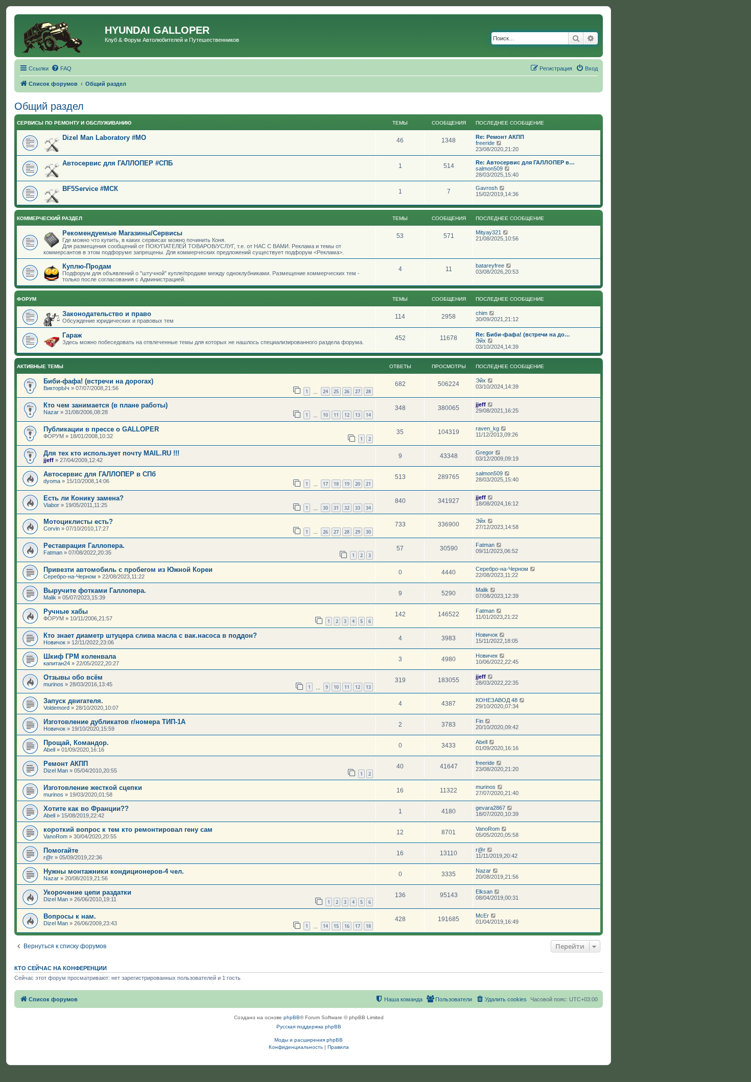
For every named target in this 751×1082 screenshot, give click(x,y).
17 (325, 483)
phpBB (292, 1017)
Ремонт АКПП (65, 763)
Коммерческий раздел (49, 218)
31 (336, 507)
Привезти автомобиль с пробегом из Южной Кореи (128, 569)
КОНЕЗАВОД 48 (497, 700)
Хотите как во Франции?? (86, 808)
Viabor (51, 505)
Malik (49, 597)
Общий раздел (49, 106)
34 (368, 507)
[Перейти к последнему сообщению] (490, 380)
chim (481, 313)
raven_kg (487, 428)
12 (346, 415)
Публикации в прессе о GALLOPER (101, 429)
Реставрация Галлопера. (84, 545)
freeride (485, 143)
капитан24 (56, 663)
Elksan (484, 891)
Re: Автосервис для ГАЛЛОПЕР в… (525, 162)
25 (336, 391)
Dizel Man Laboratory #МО (104, 137)
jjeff (481, 404)
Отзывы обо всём (73, 677)
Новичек (487, 656)
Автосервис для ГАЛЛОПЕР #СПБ (117, 163)
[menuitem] (61, 68)
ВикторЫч (56, 388)
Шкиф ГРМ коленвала (79, 656)
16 (346, 926)
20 (357, 483)
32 (346, 507)
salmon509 (489, 168)
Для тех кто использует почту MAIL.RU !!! (111, 453)
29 (357, 531)
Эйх (481, 341)
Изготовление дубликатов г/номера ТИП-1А (114, 722)
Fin (479, 721)
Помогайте (60, 850)
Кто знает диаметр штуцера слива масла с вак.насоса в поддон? (150, 635)
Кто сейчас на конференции (60, 968)
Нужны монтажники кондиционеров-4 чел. (113, 871)
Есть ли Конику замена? (83, 498)
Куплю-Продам (86, 266)
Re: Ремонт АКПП (500, 137)
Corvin (51, 528)
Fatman (52, 552)
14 (368, 415)
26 (346, 391)
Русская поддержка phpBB (308, 1026)
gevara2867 (490, 808)
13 (357, 415)
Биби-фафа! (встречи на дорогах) (98, 381)
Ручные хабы (65, 611)
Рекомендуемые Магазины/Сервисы (122, 233)
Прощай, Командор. (76, 743)
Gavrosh (487, 188)
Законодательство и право (106, 314)
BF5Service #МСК (90, 189)
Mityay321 (488, 232)
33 (357, 507)
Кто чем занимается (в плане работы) (105, 405)
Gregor (485, 452)
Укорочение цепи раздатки (87, 892)
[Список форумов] (61, 36)
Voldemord (56, 708)
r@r (48, 857)
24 (325, 391)
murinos (53, 684)
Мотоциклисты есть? (78, 521)
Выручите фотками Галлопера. (94, 590)
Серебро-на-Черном (69, 576)
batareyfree (490, 265)
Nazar (51, 412)
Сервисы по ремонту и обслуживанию (74, 123)
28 (368, 391)
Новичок (54, 642)
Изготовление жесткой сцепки (92, 787)
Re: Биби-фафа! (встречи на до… (523, 334)
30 (325, 507)
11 (336, 415)
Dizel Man (55, 770)
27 (357, 391)
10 (325, 415)
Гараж (72, 335)
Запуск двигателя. (73, 701)
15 (336, 926)
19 (346, 483)
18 (336, 483)
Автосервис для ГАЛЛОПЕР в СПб (99, 474)
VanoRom (55, 836)
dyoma (51, 481)
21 (368, 483)
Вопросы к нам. (69, 916)
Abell (49, 750)
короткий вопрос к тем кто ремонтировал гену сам (128, 829)
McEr (482, 915)
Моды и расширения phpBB (308, 1040)
